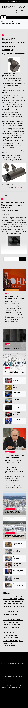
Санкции (6, 630)
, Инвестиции (7, 598)
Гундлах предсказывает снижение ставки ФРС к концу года (14, 297)
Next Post (4, 195)
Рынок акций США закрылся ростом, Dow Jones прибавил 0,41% (14, 347)
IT (3, 34)
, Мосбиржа (6, 601)
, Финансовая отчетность (11, 603)
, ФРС (23, 601)
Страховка (21, 630)
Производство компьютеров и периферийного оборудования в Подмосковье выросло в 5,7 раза (18, 550)
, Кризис (14, 598)
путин (16, 638)
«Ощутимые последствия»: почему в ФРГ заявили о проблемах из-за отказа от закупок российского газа (14, 536)
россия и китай (8, 643)
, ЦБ (21, 603)
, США (12, 601)
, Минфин (21, 598)
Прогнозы (6, 627)
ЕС (15, 617)
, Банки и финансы (8, 596)
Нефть (17, 622)
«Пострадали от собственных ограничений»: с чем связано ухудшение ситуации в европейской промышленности (18, 544)
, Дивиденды (19, 596)
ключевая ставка (8, 638)
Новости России (16, 624)
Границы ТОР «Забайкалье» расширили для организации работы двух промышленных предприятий (12, 512)
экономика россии (9, 645)
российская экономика (10, 640)
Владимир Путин (15, 614)
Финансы (7, 293)
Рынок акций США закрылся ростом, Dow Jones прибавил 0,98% (18, 413)
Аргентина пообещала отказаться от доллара (17, 400)
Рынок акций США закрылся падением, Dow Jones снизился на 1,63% (18, 393)
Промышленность (10, 452)
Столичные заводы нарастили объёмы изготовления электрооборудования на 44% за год (18, 584)
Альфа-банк (6, 611)
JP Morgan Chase (19, 606)
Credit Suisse (7, 606)
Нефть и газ (6, 624)
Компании (6, 622)
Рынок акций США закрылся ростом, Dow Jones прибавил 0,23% (18, 379)
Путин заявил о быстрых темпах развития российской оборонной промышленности (14, 456)
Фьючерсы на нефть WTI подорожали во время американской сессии (17, 406)
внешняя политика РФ (10, 635)
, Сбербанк (18, 601)
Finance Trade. (14, 7)
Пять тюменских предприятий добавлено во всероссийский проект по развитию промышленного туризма (17, 577)
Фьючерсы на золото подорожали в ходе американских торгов (18, 386)
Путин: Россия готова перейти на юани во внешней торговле (18, 420)
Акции (18, 609)
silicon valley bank (9, 609)
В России (6, 614)
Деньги (11, 617)
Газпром (6, 617)
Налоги (12, 622)
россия (21, 640)
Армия (13, 611)
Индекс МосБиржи (9, 619)
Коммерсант (19, 619)
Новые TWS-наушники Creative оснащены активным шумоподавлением (13, 46)
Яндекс (12, 632)
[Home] (3, 17)
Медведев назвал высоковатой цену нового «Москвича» (18, 571)
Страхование (13, 630)
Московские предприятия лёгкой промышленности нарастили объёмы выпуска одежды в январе (18, 557)
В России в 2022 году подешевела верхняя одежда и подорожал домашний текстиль (18, 564)
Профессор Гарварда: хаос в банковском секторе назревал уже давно (14, 371)
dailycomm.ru (18, 187)
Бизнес (18, 611)
